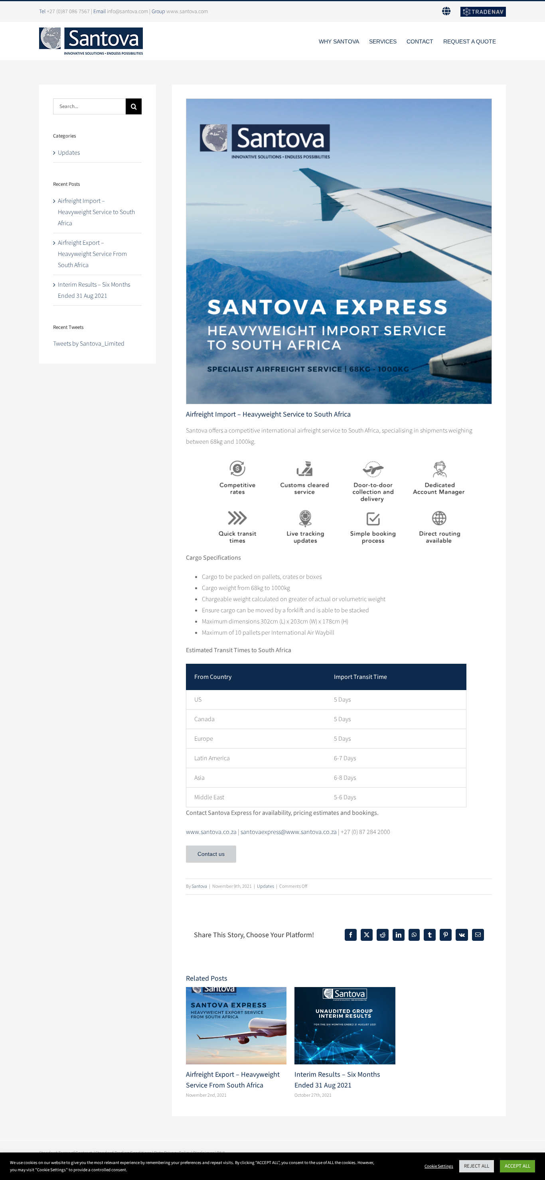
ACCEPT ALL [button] (517, 1166)
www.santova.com (187, 12)
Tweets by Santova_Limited (88, 343)
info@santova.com (127, 12)
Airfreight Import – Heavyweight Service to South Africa (96, 212)
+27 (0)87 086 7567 (68, 12)
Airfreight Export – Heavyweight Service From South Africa (92, 253)
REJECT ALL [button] (476, 1166)
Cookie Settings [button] (439, 1166)
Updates (265, 886)
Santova (199, 886)
